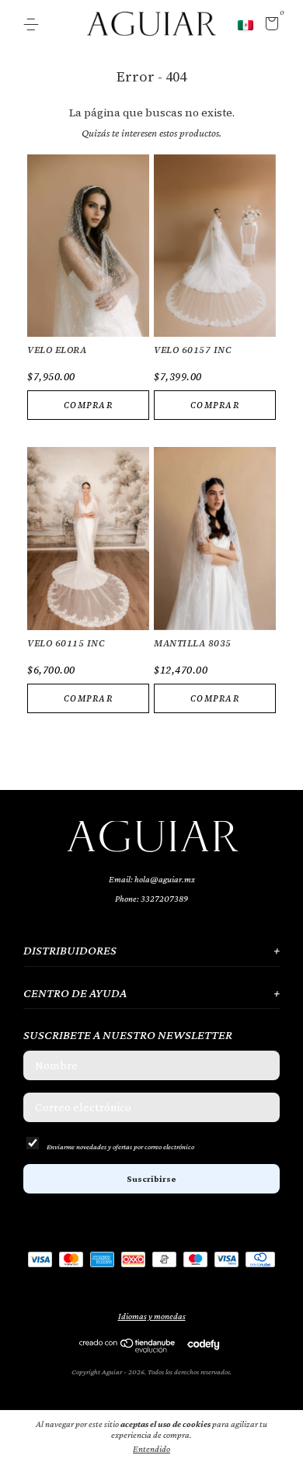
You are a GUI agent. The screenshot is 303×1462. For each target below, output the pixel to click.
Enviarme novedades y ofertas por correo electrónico (120, 1146)
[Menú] (33, 25)
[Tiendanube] (127, 1348)
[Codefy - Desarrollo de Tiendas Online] (203, 1344)
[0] (269, 25)
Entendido (151, 1448)
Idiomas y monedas (152, 1316)
